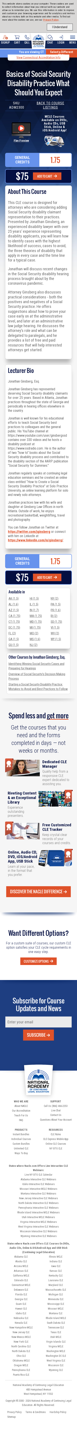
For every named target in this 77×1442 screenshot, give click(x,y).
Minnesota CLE (56, 1299)
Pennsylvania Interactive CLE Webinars (38, 1207)
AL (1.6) (13, 604)
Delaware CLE (21, 1289)
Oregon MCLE (21, 1365)
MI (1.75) (35, 627)
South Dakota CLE (56, 1322)
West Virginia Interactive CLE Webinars (38, 1226)
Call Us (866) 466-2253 (56, 1106)
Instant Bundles (21, 1134)
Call (27, 42)
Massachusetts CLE (56, 1289)
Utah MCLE (55, 1337)
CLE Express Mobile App (55, 1139)
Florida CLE (21, 1294)
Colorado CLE (21, 1280)
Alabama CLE (21, 1256)
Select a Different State (61, 53)
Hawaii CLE (21, 1308)
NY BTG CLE (55, 1148)
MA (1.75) (36, 616)
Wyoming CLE (56, 1370)
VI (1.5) (55, 627)
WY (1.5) (56, 639)
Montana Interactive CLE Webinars (38, 1193)
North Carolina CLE (21, 1346)
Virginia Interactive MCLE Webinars (38, 1221)
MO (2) (34, 633)
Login (61, 42)
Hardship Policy (58, 1412)
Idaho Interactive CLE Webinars (38, 1184)
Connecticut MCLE (21, 1285)
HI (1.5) (34, 598)
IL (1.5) (34, 604)
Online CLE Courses (56, 1143)
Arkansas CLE (21, 1270)
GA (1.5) (14, 639)
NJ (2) (33, 645)
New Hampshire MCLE (21, 1327)
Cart (17, 42)
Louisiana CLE (55, 1280)
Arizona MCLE (21, 1266)
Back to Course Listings (50, 105)
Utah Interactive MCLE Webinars (38, 1217)
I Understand (59, 27)
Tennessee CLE (56, 1327)
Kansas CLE (56, 1270)
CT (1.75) (14, 622)
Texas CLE (55, 1332)
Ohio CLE (21, 1355)
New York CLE (21, 1341)
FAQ (21, 1120)
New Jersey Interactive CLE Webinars (38, 1198)
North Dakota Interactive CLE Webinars (38, 1203)
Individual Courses (21, 1139)
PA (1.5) (56, 604)
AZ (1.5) (14, 610)
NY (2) (54, 598)
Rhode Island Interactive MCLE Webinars (38, 1212)
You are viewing (31, 52)
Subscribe (36, 1035)
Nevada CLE (21, 1322)
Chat (50, 42)
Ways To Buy (21, 1153)
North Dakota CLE (21, 1351)
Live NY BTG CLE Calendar (38, 1174)
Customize (36, 961)
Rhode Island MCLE (56, 1318)
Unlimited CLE (21, 1148)
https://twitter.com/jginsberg (29, 532)
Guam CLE (21, 1303)
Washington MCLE (55, 1351)
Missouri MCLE (56, 1308)
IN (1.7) (34, 610)
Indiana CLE (56, 1261)
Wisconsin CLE (56, 1365)
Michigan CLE (56, 1294)
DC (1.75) (14, 627)
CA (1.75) (14, 616)
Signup (5, 42)
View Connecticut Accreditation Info (38, 57)
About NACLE (21, 1106)
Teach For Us (21, 1115)
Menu (72, 42)
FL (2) (12, 633)
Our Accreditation (21, 1110)
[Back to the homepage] (38, 40)
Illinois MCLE (55, 1256)
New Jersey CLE (21, 1332)
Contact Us (55, 1115)
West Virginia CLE (56, 1360)
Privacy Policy (51, 19)
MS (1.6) (35, 639)
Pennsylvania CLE (21, 1370)
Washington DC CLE (56, 1355)
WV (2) (55, 633)
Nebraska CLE (21, 1318)
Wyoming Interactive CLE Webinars (39, 1236)
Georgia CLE (21, 1299)
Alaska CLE (21, 1261)
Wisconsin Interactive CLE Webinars (38, 1231)
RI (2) (54, 616)
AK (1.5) (14, 598)
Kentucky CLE (56, 1275)
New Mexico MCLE (21, 1337)
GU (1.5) (14, 645)
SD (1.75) (56, 622)
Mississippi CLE (55, 1303)
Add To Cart (45, 176)
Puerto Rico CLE (21, 1374)
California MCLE (21, 1275)
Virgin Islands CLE (56, 1341)
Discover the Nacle (36, 892)
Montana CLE (55, 1313)
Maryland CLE (56, 1285)
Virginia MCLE (56, 1346)
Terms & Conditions (35, 1412)
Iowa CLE (56, 1266)
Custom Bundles (21, 1143)
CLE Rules (56, 1134)
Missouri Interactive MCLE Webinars (38, 1188)
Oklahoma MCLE (21, 1360)
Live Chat (56, 1110)
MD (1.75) (36, 622)
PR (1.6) (56, 610)
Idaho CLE (21, 1313)
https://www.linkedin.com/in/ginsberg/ (35, 540)
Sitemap (11, 1416)
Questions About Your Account (56, 1119)
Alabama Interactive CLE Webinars (38, 1179)
